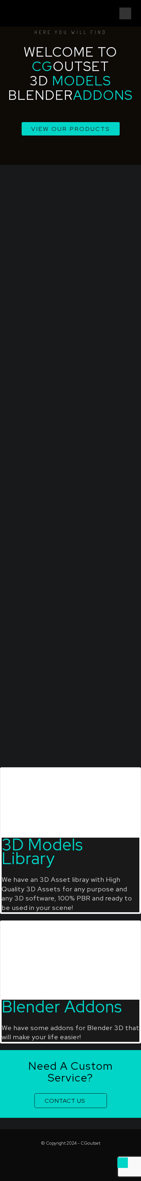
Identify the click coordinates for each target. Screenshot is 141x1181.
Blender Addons (62, 1006)
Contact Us (65, 1100)
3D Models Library (42, 851)
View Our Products (70, 129)
